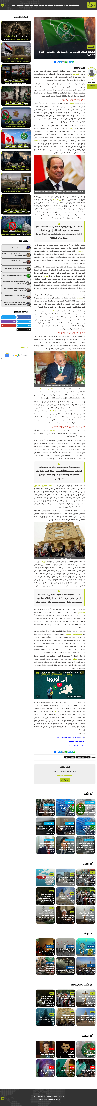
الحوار (66, 757)
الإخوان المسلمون (81, 757)
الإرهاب (43, 561)
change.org (81, 251)
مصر (88, 757)
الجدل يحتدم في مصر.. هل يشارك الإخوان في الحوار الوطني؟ (70, 737)
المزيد (13, 5)
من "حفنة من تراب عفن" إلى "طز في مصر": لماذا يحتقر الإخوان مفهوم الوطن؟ (14, 255)
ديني (55, 711)
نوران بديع (92, 79)
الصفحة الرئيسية (74, 5)
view (93, 800)
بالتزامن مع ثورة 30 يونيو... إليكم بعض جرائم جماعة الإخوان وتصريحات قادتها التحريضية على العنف (15, 303)
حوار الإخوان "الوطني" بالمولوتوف (76, 741)
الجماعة (37, 140)
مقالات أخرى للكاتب (91, 86)
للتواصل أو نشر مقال (39, 1096)
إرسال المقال (64, 780)
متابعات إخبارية (58, 5)
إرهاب (74, 659)
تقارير (66, 5)
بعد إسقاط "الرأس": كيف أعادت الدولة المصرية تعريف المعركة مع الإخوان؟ (14, 282)
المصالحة (72, 757)
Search (2, 5)
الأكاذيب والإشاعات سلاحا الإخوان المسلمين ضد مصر (14, 276)
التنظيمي (81, 612)
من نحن (61, 1096)
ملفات (36, 5)
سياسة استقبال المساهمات (64, 775)
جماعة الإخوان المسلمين (49, 388)
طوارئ (45, 276)
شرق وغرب (20, 5)
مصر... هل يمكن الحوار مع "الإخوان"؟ (76, 745)
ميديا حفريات (29, 5)
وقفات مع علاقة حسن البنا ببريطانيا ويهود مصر (15, 269)
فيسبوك (79, 298)
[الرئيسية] (91, 5)
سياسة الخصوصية (52, 1096)
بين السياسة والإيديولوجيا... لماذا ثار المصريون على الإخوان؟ (15, 262)
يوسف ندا (57, 199)
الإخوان (71, 103)
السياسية (75, 74)
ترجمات (41, 5)
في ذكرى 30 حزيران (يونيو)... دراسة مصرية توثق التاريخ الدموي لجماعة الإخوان (15, 289)
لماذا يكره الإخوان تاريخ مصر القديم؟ (18, 248)
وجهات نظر (49, 5)
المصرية (43, 83)
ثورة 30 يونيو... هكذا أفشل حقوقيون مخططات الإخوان (15, 296)
